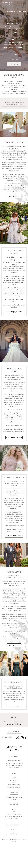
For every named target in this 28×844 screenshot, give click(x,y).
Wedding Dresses (14, 761)
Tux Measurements (14, 787)
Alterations (14, 780)
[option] (14, 35)
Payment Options (14, 784)
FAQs (14, 782)
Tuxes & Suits (14, 767)
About (14, 778)
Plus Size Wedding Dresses (14, 763)
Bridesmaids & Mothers (14, 765)
